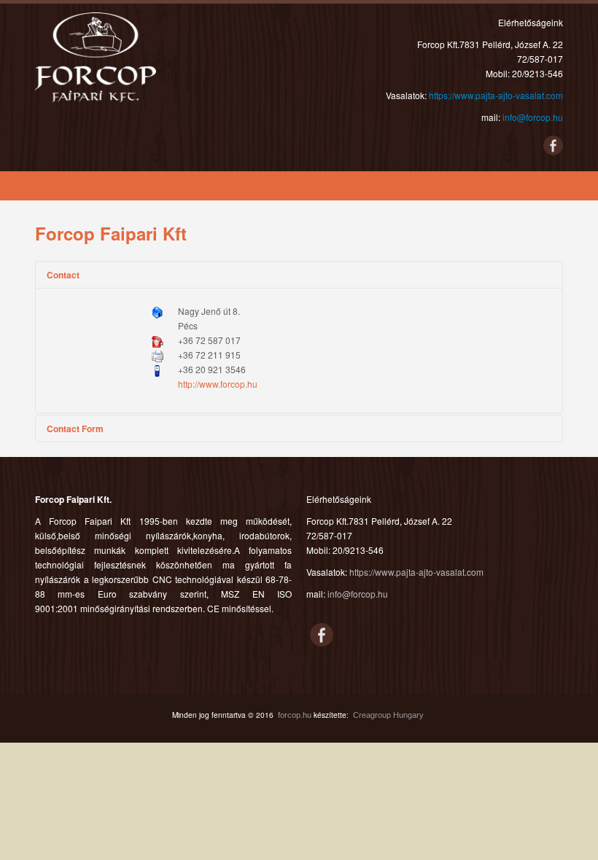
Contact (63, 274)
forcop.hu (294, 715)
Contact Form (75, 428)
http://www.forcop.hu (217, 384)
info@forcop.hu (532, 117)
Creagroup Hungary (388, 715)
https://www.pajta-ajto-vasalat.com (496, 95)
